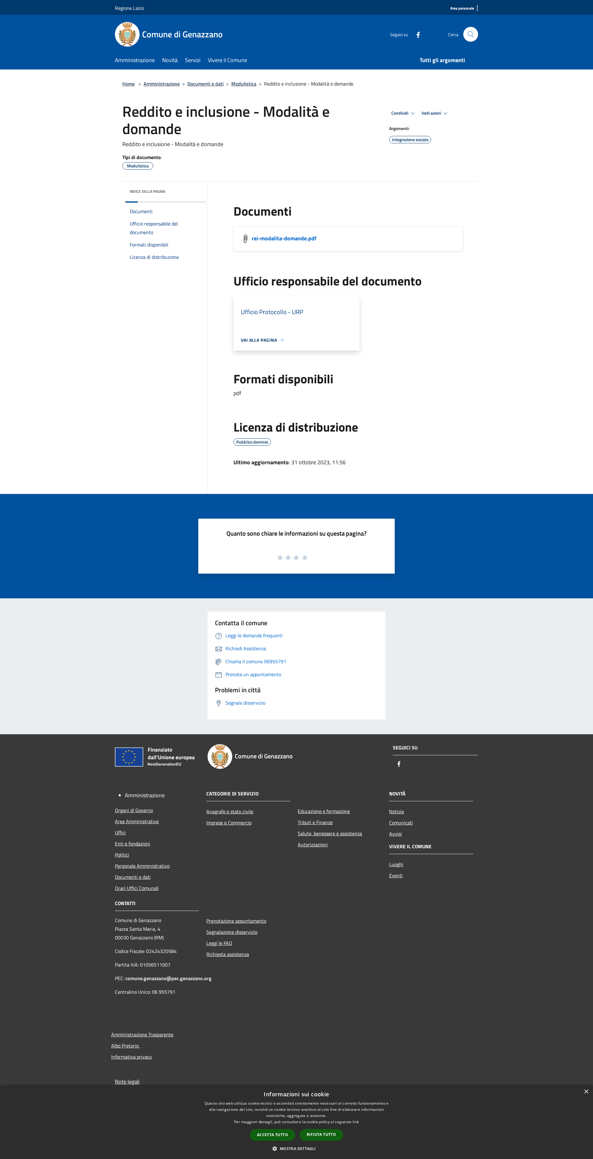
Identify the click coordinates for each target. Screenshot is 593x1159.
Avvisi (395, 833)
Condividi (400, 113)
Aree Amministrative (137, 821)
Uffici (120, 832)
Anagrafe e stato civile (229, 811)
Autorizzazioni (313, 844)
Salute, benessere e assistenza (330, 833)
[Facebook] (416, 34)
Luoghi (396, 864)
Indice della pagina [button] (147, 191)
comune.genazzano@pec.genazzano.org (168, 978)
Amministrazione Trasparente (142, 1034)
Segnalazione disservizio (231, 932)
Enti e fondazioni (132, 843)
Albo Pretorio (125, 1045)
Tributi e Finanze (315, 822)
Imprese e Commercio (228, 822)
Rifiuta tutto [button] (321, 1134)
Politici (122, 854)
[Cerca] (470, 34)
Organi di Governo (134, 810)
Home (128, 83)
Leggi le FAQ (219, 943)
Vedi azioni (432, 113)
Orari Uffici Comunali (137, 888)
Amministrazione (162, 83)
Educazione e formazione (324, 811)
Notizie (396, 811)
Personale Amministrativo (142, 866)
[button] (296, 1148)
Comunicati (401, 822)
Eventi (396, 875)
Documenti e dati (205, 83)
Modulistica (243, 83)
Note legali (127, 1081)
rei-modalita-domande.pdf (284, 238)
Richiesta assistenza (227, 954)
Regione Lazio (129, 8)
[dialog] (296, 1122)
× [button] (586, 1091)
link (356, 1121)
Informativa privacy (131, 1056)
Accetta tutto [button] (272, 1134)
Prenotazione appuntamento (236, 921)
